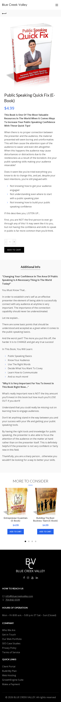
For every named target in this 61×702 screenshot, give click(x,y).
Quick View (26, 490)
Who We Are (8, 630)
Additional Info (30, 267)
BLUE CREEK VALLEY (24, 697)
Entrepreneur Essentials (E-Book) (16, 519)
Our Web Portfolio (12, 639)
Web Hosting (9, 675)
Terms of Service (11, 652)
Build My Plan (9, 671)
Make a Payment (11, 684)
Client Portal (8, 666)
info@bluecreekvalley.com (19, 596)
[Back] (4, 13)
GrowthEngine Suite (12, 679)
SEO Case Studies (11, 643)
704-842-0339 (12, 599)
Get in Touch (9, 634)
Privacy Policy (9, 647)
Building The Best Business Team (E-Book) (45, 519)
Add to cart (14, 249)
